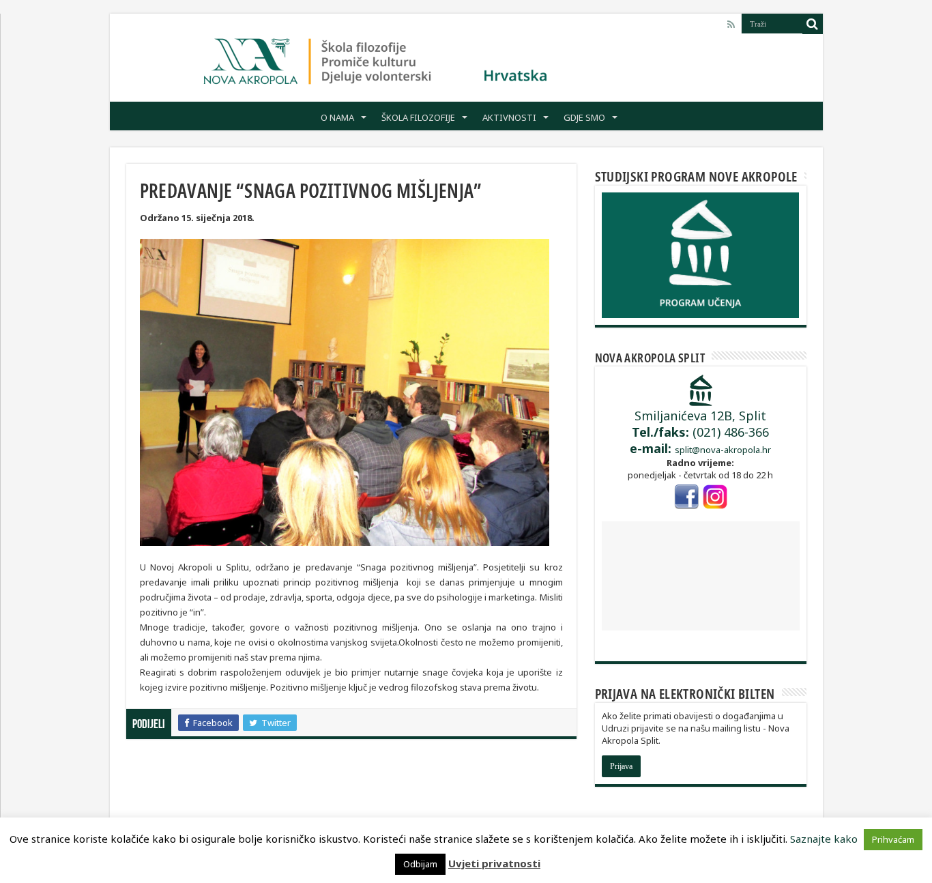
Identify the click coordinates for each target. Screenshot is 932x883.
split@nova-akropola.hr (723, 450)
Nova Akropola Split (650, 357)
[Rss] (731, 24)
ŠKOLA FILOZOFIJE (418, 117)
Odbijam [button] (420, 864)
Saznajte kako (824, 838)
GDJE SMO (584, 117)
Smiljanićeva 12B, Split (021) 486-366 (699, 432)
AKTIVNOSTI (509, 117)
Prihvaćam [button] (893, 839)
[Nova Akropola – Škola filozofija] (376, 58)
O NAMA (337, 117)
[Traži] (812, 24)
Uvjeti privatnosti (494, 863)
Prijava (621, 766)
